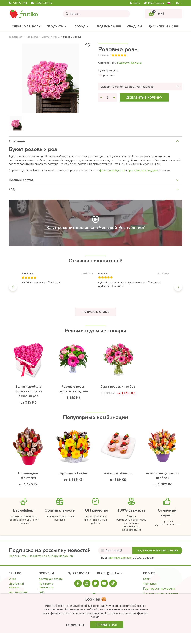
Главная (17, 37)
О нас (12, 579)
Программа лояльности (46, 585)
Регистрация (156, 3)
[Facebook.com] (78, 583)
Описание (17, 141)
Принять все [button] (107, 625)
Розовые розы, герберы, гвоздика (73, 389)
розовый (109, 75)
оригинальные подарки (143, 170)
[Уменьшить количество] (101, 97)
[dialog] (95, 613)
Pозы (56, 37)
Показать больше (129, 63)
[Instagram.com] (86, 583)
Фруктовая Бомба (73, 473)
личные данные (120, 558)
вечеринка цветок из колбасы (162, 475)
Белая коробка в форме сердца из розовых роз (28, 391)
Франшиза (150, 584)
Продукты (55, 26)
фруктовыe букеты (112, 170)
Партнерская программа (159, 588)
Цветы (46, 37)
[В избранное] (87, 45)
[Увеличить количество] (114, 97)
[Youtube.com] (104, 583)
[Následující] (178, 287)
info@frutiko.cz (43, 3)
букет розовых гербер (118, 387)
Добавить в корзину (144, 98)
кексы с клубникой (118, 473)
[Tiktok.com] (113, 583)
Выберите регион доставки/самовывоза (127, 87)
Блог (146, 579)
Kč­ (178, 3)
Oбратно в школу (26, 26)
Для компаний (109, 26)
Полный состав (21, 180)
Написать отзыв (95, 312)
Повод (79, 26)
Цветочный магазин (16, 585)
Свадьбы (134, 26)
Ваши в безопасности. (127, 558)
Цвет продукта (108, 70)
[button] (75, 625)
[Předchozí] (13, 287)
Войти (136, 3)
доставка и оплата (51, 579)
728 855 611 (19, 3)
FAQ (12, 189)
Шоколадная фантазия (28, 475)
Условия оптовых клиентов (160, 593)
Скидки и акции (166, 26)
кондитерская (18, 592)
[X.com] (95, 583)
